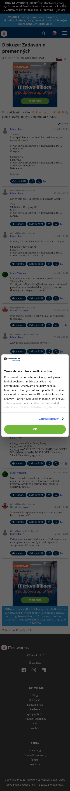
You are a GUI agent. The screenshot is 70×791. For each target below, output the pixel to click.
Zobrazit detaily (49, 418)
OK (35, 429)
